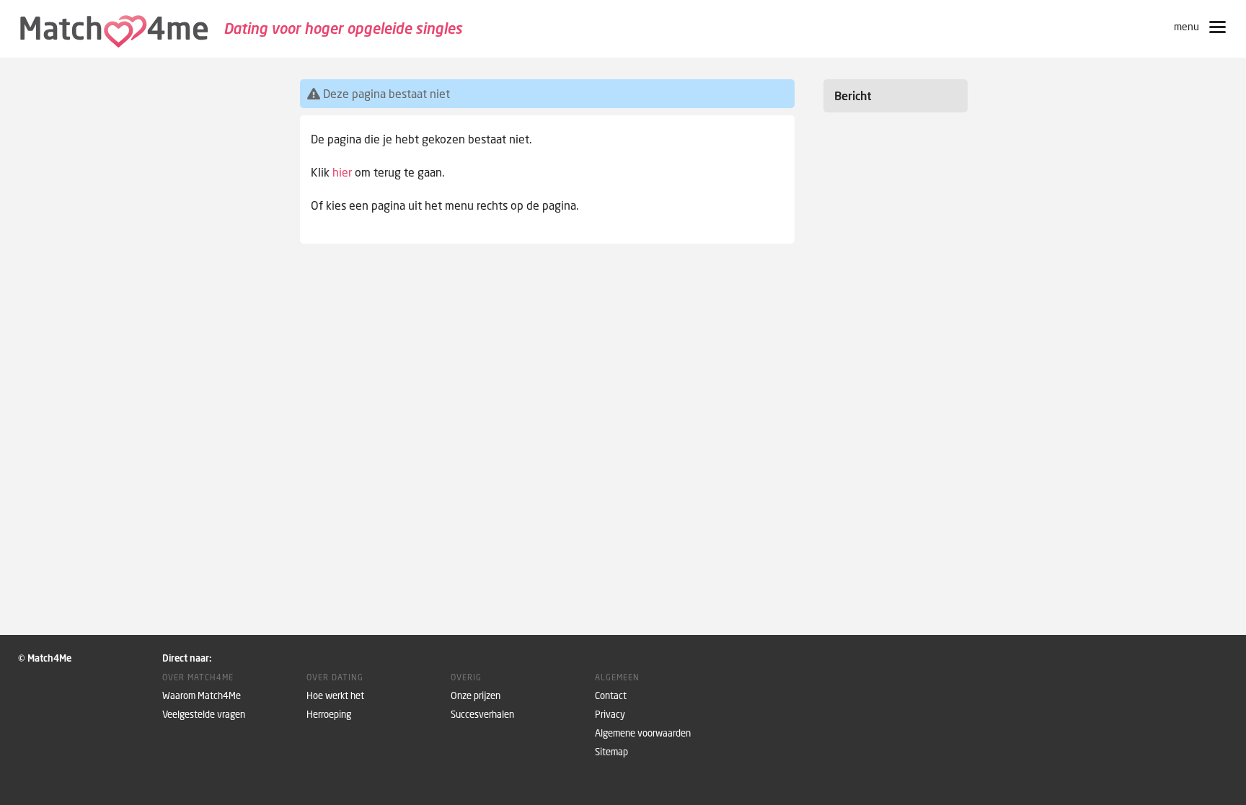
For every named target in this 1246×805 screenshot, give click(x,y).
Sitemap (611, 752)
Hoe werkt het (335, 696)
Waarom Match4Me (201, 696)
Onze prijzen (475, 696)
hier (342, 172)
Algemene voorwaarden (643, 733)
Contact (611, 696)
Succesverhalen (482, 714)
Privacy (610, 714)
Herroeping (328, 714)
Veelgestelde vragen (203, 714)
